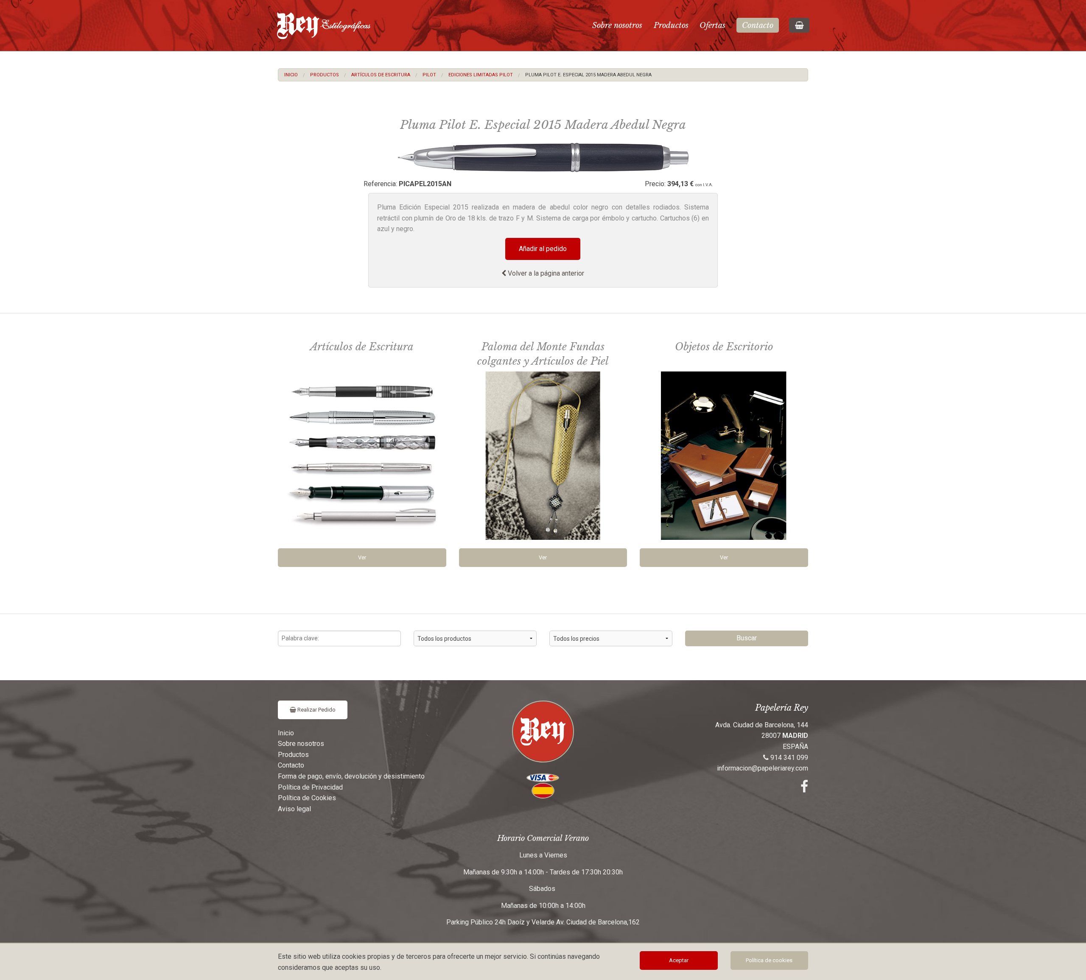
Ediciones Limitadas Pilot (480, 75)
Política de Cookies (307, 798)
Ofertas (712, 25)
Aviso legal (294, 809)
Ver (362, 557)
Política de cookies (769, 960)
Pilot (429, 75)
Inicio (291, 75)
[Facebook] (804, 789)
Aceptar (679, 960)
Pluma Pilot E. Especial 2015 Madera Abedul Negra (588, 75)
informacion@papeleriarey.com (762, 768)
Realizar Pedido (316, 709)
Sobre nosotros (617, 25)
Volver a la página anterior (545, 273)
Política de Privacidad (310, 787)
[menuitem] (291, 75)
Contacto (757, 25)
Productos (671, 25)
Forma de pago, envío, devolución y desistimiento (351, 776)
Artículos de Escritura (380, 75)
